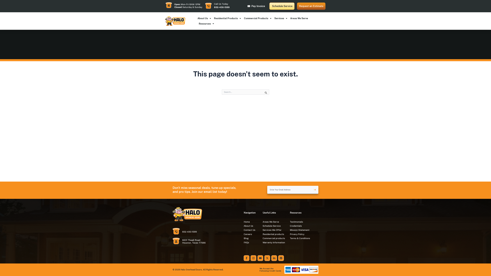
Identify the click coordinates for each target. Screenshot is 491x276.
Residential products (226, 18)
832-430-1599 (222, 7)
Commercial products (256, 18)
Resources (205, 23)
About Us (203, 18)
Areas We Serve (299, 18)
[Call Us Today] (208, 6)
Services (279, 18)
